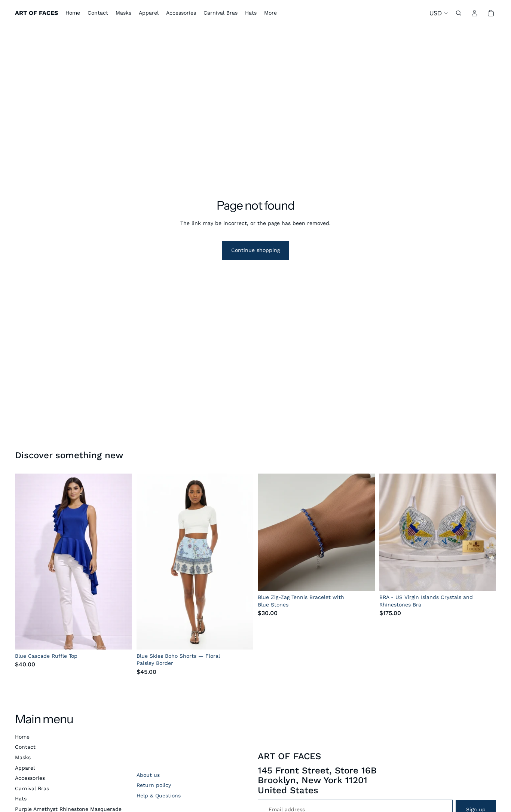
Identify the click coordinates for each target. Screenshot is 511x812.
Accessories (30, 778)
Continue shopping (255, 250)
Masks (23, 757)
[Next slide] (121, 561)
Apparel (25, 768)
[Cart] (491, 13)
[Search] (458, 13)
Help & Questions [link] (159, 796)
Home (22, 737)
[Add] (241, 638)
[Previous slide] (26, 561)
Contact (25, 747)
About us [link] (148, 775)
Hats (21, 799)
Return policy (154, 785)
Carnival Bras (32, 788)
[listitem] (270, 13)
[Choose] (120, 638)
